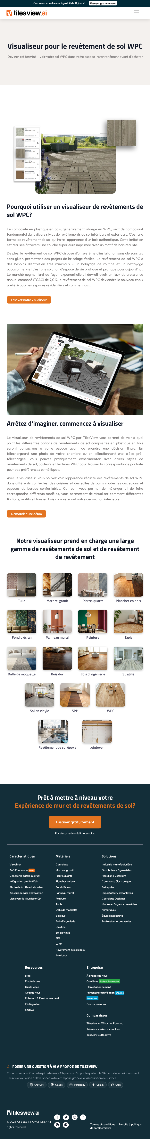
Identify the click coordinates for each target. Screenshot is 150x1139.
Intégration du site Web (24, 881)
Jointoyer (61, 955)
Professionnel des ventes (116, 921)
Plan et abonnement (99, 987)
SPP (58, 938)
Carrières (103, 981)
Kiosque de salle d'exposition (26, 893)
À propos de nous (97, 975)
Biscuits (123, 1124)
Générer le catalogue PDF (25, 876)
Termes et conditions (102, 1124)
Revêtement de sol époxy (70, 950)
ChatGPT (39, 1085)
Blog (27, 975)
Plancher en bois (65, 881)
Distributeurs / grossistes (116, 870)
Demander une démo (26, 514)
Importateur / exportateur (117, 893)
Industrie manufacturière (117, 864)
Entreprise (108, 887)
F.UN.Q (29, 1009)
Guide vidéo (32, 987)
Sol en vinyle (63, 932)
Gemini (100, 1085)
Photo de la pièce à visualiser (27, 887)
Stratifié (60, 927)
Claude (59, 1085)
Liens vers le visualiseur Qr (25, 898)
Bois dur (60, 915)
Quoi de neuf (32, 992)
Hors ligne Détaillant (114, 876)
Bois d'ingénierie (65, 921)
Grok (118, 1085)
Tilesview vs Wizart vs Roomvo (105, 1023)
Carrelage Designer (113, 898)
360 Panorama (22, 870)
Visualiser (15, 864)
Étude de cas (32, 981)
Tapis (59, 904)
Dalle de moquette (66, 910)
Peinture (61, 898)
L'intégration (32, 1004)
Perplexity (79, 1085)
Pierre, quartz (64, 876)
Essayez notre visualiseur (29, 300)
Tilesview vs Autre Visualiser (103, 1029)
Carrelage (62, 864)
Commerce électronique (116, 881)
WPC (59, 944)
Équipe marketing (112, 915)
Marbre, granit (65, 870)
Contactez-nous (96, 1004)
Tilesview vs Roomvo (99, 1035)
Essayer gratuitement (103, 3)
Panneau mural (65, 893)
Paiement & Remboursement (42, 998)
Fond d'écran (63, 887)
